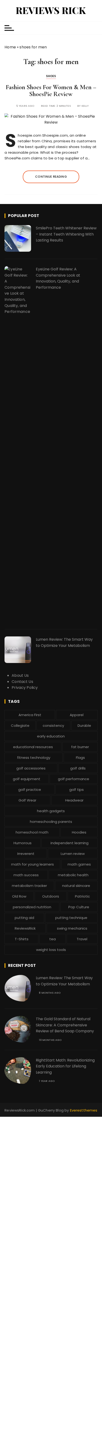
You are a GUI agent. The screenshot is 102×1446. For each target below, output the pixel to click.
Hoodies (79, 832)
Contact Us (22, 681)
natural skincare (76, 885)
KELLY (85, 106)
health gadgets (51, 810)
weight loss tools (51, 949)
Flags (80, 757)
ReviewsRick (25, 928)
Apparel (76, 714)
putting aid (24, 917)
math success (26, 874)
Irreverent (25, 853)
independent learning (69, 842)
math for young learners (32, 864)
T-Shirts (21, 938)
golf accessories (31, 768)
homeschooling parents (51, 821)
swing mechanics (72, 928)
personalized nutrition (32, 906)
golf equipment (26, 778)
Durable (84, 725)
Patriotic (82, 896)
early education (51, 736)
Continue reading (51, 176)
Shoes (51, 76)
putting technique (71, 917)
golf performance (73, 778)
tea (52, 938)
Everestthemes (83, 1110)
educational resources (33, 746)
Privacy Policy (25, 687)
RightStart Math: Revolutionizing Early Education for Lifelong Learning (65, 1066)
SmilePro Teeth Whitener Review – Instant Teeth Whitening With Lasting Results (66, 234)
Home (10, 47)
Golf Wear (27, 800)
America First (30, 714)
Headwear (74, 800)
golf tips (76, 789)
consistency (53, 725)
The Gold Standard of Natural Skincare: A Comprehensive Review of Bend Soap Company (65, 1025)
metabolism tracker (29, 885)
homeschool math (32, 832)
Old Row (19, 896)
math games (79, 864)
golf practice (29, 789)
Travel (82, 938)
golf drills (78, 768)
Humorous (23, 842)
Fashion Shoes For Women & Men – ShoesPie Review (51, 90)
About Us (20, 675)
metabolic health (73, 874)
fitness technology (33, 757)
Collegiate (20, 725)
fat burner (80, 746)
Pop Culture (78, 906)
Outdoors (50, 896)
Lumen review (73, 853)
